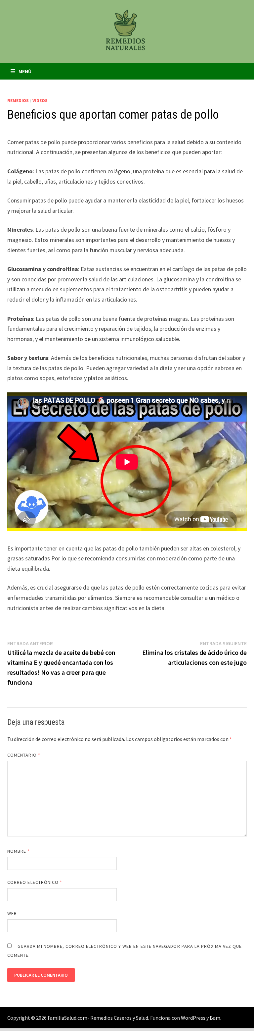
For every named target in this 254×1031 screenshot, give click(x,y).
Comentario (23, 755)
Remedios (18, 100)
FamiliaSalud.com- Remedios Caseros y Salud (98, 1017)
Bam (215, 1017)
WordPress (193, 1017)
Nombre (18, 851)
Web (12, 913)
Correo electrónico (35, 882)
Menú (25, 71)
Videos (40, 100)
